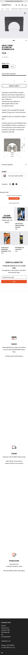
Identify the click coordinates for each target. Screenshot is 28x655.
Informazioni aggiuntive (7, 164)
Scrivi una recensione (14, 198)
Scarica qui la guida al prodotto (15, 176)
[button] (14, 40)
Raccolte (7, 9)
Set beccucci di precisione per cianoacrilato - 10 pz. (7, 243)
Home (2, 9)
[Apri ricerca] (16, 5)
